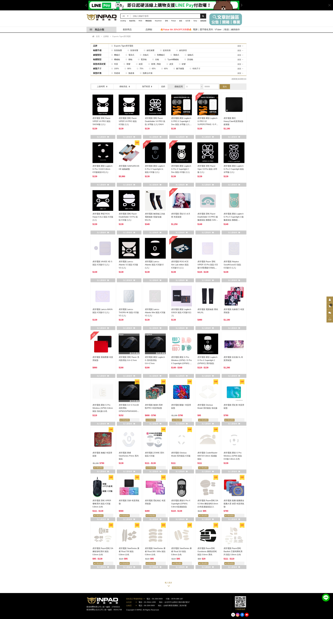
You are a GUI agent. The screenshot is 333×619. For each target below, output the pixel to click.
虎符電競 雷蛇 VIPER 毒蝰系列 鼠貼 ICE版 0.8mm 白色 (101, 503)
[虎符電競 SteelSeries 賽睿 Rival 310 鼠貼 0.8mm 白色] (181, 535)
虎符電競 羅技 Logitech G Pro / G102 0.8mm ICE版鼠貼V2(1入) (102, 169)
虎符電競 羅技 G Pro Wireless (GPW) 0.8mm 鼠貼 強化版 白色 (102, 408)
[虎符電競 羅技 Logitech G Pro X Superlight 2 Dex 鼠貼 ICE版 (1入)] (181, 152)
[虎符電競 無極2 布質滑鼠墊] (102, 439)
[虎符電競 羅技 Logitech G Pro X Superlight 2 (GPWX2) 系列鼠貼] (207, 344)
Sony (195, 21)
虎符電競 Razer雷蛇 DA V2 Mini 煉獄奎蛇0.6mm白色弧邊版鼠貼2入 (207, 503)
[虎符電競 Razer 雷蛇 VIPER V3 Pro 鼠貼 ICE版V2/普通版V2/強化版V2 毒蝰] (207, 248)
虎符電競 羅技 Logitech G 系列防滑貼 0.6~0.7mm (155, 360)
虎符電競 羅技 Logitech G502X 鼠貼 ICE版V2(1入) (181, 312)
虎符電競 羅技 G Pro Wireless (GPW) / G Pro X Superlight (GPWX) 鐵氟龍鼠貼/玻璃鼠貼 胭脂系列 (181, 363)
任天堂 (187, 21)
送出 (225, 86)
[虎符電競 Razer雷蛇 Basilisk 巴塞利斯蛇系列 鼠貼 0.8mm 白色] (234, 535)
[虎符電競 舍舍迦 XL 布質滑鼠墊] (234, 344)
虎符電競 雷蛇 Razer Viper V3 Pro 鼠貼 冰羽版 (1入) (207, 169)
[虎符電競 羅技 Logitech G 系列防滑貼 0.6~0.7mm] (155, 344)
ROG (140, 21)
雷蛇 (166, 21)
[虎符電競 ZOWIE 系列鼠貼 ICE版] (155, 439)
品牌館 (149, 29)
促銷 (163, 86)
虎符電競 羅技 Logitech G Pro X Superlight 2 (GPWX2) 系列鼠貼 (207, 360)
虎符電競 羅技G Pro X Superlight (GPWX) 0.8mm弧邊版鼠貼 (180, 503)
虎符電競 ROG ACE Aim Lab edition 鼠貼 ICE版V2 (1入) (180, 264)
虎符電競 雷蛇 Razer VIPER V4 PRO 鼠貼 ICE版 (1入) (128, 121)
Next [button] (240, 5)
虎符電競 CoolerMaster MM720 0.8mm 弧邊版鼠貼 (207, 456)
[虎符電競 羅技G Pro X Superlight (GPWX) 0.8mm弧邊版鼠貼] (181, 487)
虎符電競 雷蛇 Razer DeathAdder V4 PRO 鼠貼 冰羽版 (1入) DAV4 (155, 121)
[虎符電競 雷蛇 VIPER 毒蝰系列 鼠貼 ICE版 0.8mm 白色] (102, 487)
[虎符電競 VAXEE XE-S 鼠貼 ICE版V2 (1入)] (102, 248)
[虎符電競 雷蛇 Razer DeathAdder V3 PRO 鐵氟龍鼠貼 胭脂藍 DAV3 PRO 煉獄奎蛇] (207, 200)
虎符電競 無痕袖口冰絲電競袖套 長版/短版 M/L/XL (155, 217)
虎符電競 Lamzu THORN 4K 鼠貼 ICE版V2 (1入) (129, 312)
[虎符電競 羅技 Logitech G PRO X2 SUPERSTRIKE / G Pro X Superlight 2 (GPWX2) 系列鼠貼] (207, 105)
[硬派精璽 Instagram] (238, 615)
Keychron (158, 21)
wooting (123, 21)
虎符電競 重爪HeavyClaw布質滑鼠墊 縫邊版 (233, 121)
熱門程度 (146, 86)
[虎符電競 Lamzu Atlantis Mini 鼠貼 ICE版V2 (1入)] (155, 296)
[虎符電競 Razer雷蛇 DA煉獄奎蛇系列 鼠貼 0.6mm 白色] (102, 535)
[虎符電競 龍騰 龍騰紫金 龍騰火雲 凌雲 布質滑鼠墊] (234, 487)
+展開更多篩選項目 (238, 79)
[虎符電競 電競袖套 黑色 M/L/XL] (207, 296)
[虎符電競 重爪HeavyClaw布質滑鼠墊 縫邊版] (234, 105)
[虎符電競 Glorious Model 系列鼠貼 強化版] (207, 391)
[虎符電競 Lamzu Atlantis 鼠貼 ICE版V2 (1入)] (155, 248)
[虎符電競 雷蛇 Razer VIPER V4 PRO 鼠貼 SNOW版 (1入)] (102, 105)
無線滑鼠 (132, 21)
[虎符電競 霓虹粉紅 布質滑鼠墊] (155, 487)
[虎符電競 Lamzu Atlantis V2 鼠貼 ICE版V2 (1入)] (129, 248)
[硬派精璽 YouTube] (247, 615)
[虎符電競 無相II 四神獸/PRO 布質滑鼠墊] (155, 391)
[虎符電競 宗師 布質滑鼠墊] (129, 487)
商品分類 (99, 29)
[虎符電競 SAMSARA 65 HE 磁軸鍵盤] (129, 152)
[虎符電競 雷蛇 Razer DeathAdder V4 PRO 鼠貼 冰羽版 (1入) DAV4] (155, 105)
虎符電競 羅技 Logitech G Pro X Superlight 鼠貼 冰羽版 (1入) (234, 169)
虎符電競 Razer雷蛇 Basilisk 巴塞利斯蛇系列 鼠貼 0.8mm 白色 (233, 551)
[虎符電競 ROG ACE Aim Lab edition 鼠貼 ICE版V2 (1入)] (181, 248)
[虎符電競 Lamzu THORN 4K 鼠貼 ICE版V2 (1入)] (129, 296)
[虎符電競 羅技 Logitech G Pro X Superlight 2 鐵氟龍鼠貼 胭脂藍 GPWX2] (234, 200)
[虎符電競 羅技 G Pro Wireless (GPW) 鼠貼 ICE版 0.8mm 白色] (234, 439)
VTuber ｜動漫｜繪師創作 (227, 29)
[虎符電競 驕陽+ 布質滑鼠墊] (181, 391)
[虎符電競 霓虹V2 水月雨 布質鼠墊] (181, 200)
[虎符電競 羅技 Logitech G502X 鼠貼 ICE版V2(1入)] (181, 296)
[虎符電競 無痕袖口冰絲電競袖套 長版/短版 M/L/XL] (155, 200)
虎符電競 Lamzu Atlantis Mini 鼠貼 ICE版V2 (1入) (155, 312)
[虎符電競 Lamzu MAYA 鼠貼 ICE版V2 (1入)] (102, 296)
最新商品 (127, 29)
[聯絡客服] (329, 313)
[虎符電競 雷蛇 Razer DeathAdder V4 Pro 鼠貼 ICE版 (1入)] (129, 200)
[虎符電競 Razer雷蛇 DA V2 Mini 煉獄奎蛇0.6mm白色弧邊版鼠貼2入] (207, 487)
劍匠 (180, 21)
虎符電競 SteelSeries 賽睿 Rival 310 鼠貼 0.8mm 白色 (181, 551)
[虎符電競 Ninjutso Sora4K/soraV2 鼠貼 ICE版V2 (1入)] (234, 248)
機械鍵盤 (148, 21)
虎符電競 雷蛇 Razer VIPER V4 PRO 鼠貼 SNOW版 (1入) (101, 121)
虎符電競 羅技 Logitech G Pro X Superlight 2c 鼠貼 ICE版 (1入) (155, 169)
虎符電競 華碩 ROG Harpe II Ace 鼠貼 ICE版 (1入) (102, 217)
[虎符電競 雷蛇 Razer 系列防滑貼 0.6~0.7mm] (129, 344)
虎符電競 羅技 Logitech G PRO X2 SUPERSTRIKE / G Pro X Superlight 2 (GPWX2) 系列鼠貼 (207, 124)
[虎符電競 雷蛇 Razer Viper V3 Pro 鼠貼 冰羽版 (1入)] (207, 152)
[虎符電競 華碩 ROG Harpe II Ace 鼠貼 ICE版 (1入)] (102, 200)
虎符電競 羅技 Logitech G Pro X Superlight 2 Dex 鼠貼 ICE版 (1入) (181, 169)
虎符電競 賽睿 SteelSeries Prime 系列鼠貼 (129, 456)
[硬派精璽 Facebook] (242, 615)
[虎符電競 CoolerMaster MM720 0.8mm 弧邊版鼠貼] (207, 439)
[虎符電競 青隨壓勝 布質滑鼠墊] (102, 344)
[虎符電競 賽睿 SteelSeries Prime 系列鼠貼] (129, 439)
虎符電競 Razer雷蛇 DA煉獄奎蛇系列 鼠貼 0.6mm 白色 (102, 551)
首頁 (98, 36)
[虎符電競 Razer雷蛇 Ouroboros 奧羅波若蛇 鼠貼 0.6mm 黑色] (207, 535)
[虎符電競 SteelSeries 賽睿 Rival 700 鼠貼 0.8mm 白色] (129, 535)
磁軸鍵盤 (203, 21)
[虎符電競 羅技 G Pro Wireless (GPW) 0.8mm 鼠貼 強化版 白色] (102, 391)
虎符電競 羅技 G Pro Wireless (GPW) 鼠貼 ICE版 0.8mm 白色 (233, 456)
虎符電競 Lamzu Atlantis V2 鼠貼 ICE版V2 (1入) (128, 264)
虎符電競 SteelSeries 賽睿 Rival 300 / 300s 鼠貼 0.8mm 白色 (155, 551)
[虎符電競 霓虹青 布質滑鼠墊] (234, 391)
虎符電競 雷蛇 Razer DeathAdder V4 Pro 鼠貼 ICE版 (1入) (128, 217)
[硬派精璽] (102, 17)
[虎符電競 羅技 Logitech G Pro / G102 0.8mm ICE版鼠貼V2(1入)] (102, 152)
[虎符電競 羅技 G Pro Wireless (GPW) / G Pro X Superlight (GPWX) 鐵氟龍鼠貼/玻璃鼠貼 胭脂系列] (181, 344)
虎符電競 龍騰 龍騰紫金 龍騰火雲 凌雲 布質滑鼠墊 (234, 503)
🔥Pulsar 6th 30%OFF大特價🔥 (176, 29)
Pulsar (173, 21)
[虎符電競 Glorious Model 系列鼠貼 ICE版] (181, 439)
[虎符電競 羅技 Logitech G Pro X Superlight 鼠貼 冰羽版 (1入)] (234, 152)
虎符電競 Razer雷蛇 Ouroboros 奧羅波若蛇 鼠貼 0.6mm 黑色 (207, 551)
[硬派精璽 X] (233, 615)
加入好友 (326, 597)
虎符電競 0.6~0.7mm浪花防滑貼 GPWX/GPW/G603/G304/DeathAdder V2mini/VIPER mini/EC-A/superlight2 (135, 411)
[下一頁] (168, 583)
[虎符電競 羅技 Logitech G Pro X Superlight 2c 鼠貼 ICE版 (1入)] (155, 152)
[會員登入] (329, 300)
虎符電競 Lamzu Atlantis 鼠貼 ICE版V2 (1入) (154, 264)
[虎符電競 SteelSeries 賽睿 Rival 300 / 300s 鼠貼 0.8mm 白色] (155, 535)
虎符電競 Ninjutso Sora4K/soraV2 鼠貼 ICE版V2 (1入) (232, 264)
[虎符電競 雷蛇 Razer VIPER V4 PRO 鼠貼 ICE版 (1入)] (129, 105)
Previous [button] (87, 5)
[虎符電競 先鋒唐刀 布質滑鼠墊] (234, 296)
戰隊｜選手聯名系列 (203, 29)
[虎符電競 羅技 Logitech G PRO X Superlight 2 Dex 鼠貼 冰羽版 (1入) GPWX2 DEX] (181, 105)
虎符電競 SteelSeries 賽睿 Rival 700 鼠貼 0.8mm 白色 (129, 551)
